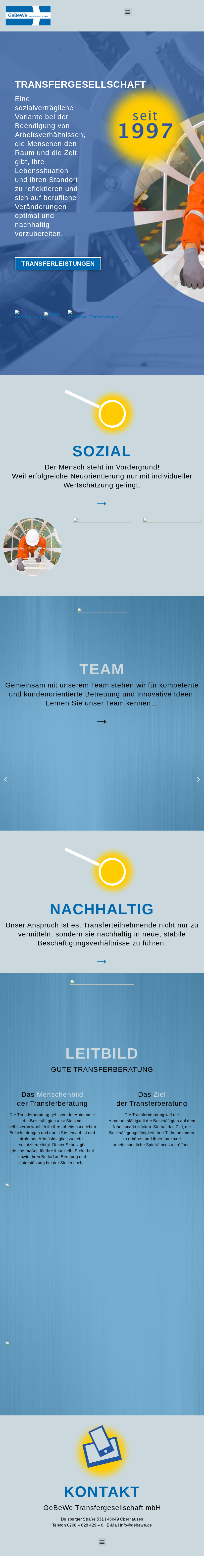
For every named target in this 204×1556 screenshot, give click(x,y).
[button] (128, 12)
